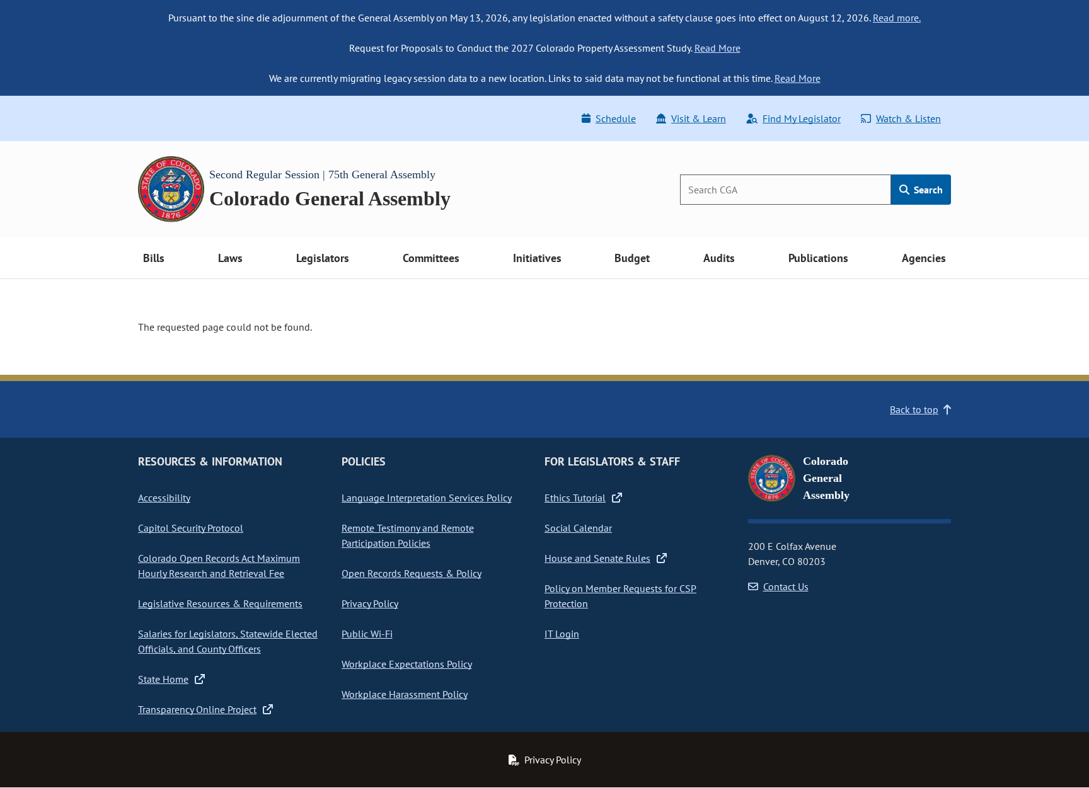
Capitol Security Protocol (190, 528)
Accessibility (164, 497)
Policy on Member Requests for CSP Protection (620, 596)
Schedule (616, 118)
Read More (717, 48)
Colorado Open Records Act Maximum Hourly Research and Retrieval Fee (219, 566)
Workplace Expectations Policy (407, 664)
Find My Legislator (802, 118)
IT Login (561, 633)
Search (927, 189)
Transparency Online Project (197, 709)
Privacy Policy (370, 603)
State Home (163, 679)
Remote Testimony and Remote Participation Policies (408, 535)
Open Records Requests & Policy (411, 573)
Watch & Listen (908, 118)
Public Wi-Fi (367, 633)
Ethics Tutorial (575, 497)
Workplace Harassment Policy (405, 694)
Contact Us (786, 586)
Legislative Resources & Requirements (220, 603)
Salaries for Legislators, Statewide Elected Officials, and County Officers (228, 641)
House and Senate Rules (597, 558)
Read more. (897, 17)
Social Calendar (578, 528)
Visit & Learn (698, 118)
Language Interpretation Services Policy (427, 497)
